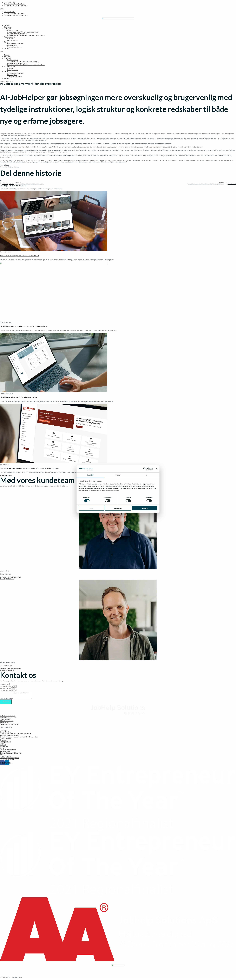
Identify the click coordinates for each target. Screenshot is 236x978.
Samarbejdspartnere (14, 47)
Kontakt (6, 48)
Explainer (10, 38)
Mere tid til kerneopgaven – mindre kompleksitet (19, 256)
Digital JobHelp (12, 30)
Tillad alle (145, 508)
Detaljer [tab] (118, 475)
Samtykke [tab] (90, 475)
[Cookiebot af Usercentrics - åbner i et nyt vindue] (145, 468)
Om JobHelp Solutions (15, 43)
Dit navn (3, 684)
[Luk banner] (156, 469)
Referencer (7, 27)
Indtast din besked (6, 698)
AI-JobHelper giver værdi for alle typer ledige (18, 397)
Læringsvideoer (12, 40)
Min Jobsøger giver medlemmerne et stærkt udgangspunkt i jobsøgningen (29, 468)
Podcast (6, 25)
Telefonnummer (5, 688)
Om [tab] (145, 475)
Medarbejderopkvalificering (16, 33)
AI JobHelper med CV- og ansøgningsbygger (23, 32)
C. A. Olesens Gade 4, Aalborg (14, 4)
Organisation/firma (6, 686)
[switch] (107, 500)
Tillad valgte (118, 508)
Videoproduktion (9, 37)
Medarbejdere (12, 45)
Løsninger (7, 28)
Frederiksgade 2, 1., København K (16, 5)
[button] (118, 9)
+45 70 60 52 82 (9, 2)
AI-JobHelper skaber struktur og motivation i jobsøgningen (24, 326)
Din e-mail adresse (7, 690)
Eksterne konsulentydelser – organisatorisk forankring (26, 35)
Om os (6, 42)
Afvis (91, 508)
